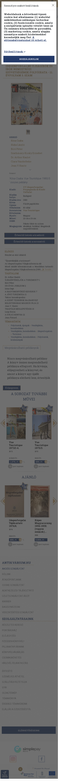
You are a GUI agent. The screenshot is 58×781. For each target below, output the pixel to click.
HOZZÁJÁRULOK (29, 59)
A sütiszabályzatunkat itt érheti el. (25, 39)
